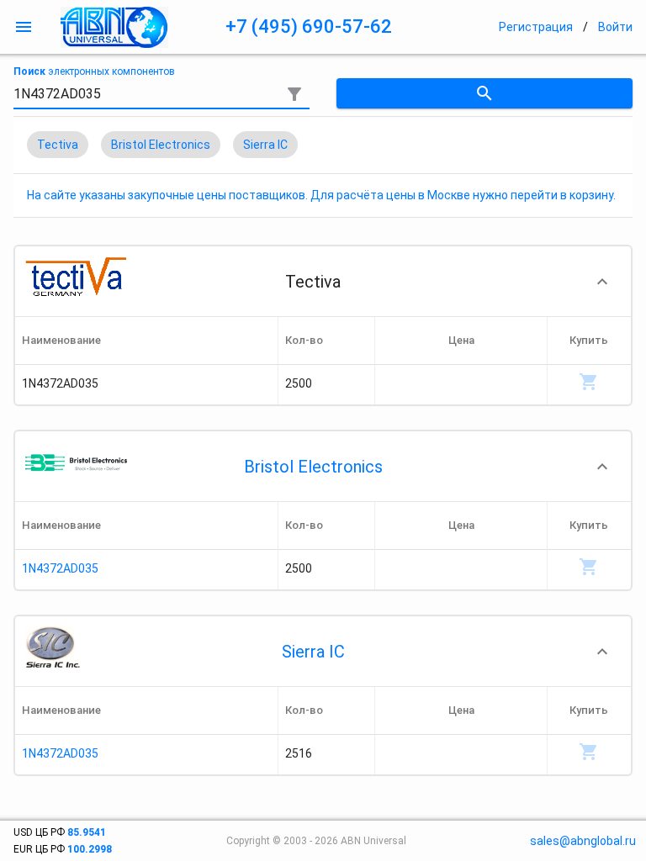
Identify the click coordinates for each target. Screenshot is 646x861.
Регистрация (536, 27)
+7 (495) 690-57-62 (308, 26)
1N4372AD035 (60, 568)
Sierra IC (313, 652)
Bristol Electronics (313, 467)
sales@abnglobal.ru (583, 841)
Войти (615, 27)
